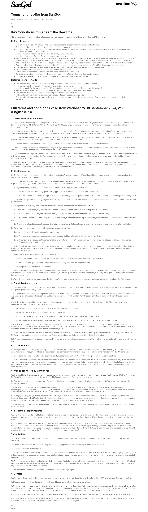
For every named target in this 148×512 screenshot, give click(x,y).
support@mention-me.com (21, 127)
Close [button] (13, 27)
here (114, 356)
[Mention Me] (126, 3)
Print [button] (12, 24)
